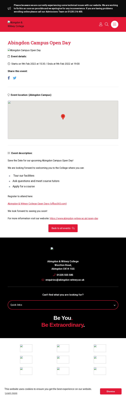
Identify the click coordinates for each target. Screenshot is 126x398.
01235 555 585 (64, 274)
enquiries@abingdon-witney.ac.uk (64, 279)
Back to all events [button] (61, 228)
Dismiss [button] (111, 391)
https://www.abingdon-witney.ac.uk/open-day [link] (74, 218)
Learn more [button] (11, 393)
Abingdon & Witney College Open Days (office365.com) (37, 203)
